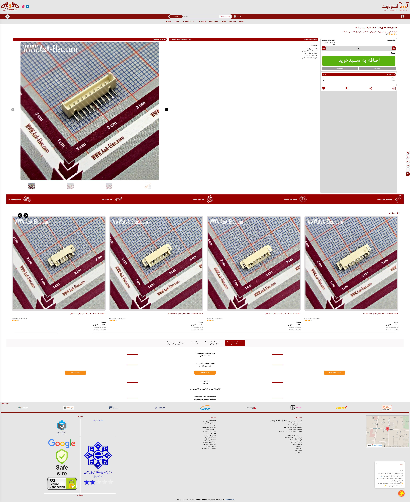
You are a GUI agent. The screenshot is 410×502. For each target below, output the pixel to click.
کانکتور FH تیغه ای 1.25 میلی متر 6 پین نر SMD (87, 313)
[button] (166, 109)
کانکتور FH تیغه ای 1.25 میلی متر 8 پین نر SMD (282, 313)
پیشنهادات (80, 495)
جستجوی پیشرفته (225, 16)
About (176, 21)
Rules (241, 21)
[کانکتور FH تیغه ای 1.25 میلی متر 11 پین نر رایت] (394, 88)
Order (223, 21)
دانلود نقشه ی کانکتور (334, 373)
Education (213, 21)
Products (187, 21)
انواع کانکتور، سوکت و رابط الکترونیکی (383, 32)
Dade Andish (229, 499)
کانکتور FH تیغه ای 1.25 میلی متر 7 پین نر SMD (185, 313)
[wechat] (408, 153)
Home (168, 21)
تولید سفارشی (340, 69)
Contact (232, 21)
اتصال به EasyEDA (205, 373)
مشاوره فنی (377, 69)
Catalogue (202, 21)
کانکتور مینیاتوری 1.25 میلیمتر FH (355, 32)
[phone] (408, 157)
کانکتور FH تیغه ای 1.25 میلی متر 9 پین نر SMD (380, 313)
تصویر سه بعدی (75, 373)
